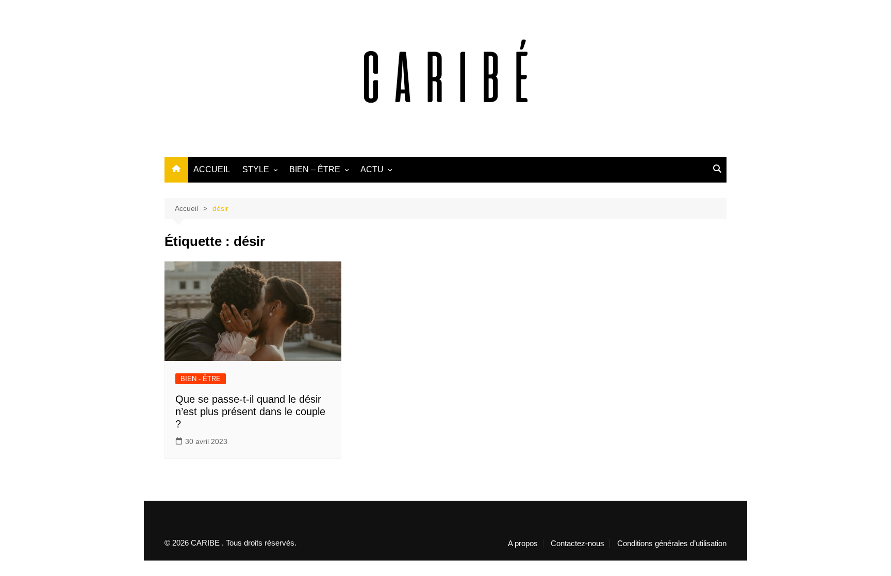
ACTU (372, 169)
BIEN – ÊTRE (314, 169)
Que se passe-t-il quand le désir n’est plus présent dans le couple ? (250, 411)
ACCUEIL (211, 169)
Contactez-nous (577, 543)
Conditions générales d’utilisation (672, 543)
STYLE (255, 169)
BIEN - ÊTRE (200, 379)
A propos (523, 543)
